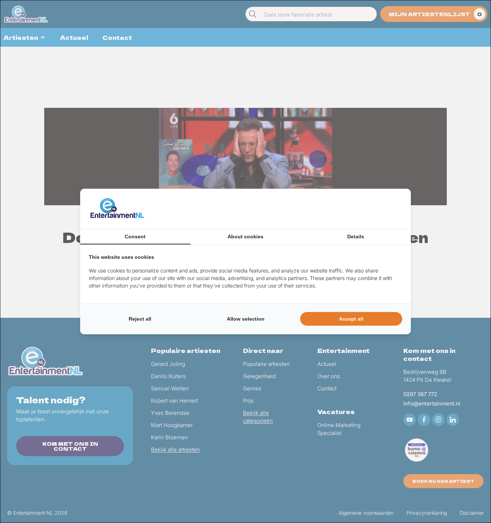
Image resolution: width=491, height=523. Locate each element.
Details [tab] (355, 236)
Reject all (140, 319)
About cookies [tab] (245, 236)
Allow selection (246, 319)
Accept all (351, 319)
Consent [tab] (135, 236)
